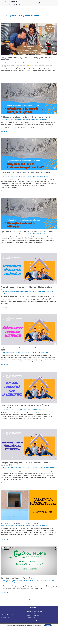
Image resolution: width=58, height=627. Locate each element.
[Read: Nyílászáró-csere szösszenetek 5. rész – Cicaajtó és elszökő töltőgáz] (29, 213)
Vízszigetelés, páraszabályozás (47, 467)
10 (29, 599)
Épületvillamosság (14, 291)
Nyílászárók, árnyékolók (25, 119)
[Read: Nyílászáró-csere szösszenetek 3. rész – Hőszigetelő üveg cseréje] (29, 98)
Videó (34, 352)
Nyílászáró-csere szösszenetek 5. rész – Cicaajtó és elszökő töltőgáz (27, 231)
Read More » (4, 76)
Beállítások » (40, 625)
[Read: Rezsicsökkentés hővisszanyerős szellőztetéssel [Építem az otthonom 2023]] (29, 268)
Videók (33, 119)
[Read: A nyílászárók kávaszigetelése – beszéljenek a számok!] (29, 505)
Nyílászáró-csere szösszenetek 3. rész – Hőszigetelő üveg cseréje (26, 117)
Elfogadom (48, 625)
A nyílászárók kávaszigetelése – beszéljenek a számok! (22, 523)
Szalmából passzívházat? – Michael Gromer (18, 578)
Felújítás (3, 62)
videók (26, 62)
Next (53, 599)
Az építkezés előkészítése (7, 352)
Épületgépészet (5, 291)
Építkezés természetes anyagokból (10, 580)
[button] (39, 3)
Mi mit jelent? (22, 467)
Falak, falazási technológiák (26, 580)
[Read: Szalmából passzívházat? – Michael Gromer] (29, 560)
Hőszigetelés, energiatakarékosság (15, 62)
